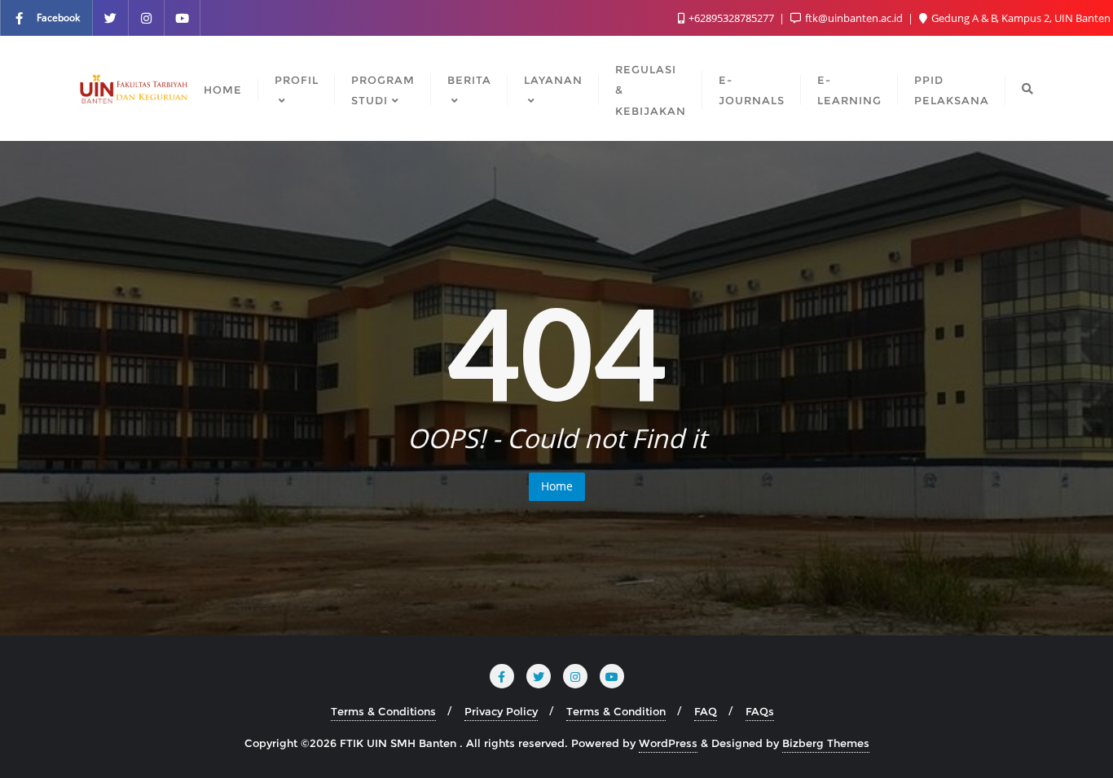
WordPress (668, 742)
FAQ (705, 711)
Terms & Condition (616, 711)
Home (557, 486)
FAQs (760, 711)
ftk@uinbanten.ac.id (854, 18)
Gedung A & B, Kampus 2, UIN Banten (1020, 18)
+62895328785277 (731, 18)
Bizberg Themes (825, 742)
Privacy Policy (501, 711)
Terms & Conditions (383, 711)
